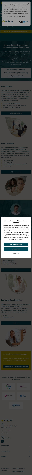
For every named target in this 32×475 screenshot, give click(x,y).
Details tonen (16, 253)
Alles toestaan (16, 249)
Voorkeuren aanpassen (16, 244)
